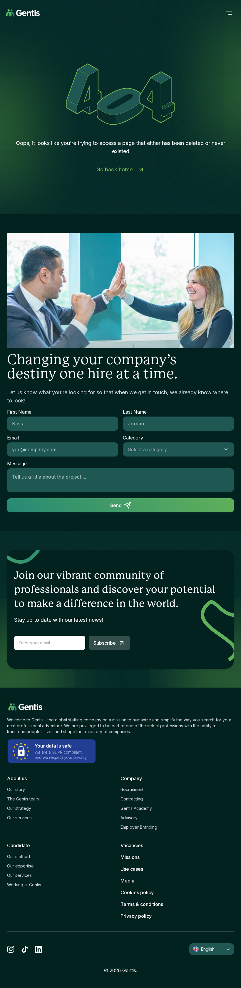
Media (127, 881)
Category (133, 438)
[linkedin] (38, 949)
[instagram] (10, 949)
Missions (130, 857)
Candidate (18, 845)
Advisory (129, 817)
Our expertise (20, 865)
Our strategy (19, 808)
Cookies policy (137, 892)
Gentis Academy (136, 808)
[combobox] (172, 449)
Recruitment (131, 789)
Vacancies (131, 845)
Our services (19, 817)
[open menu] (229, 13)
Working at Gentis (24, 884)
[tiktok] (24, 949)
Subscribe (104, 643)
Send (116, 505)
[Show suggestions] (228, 449)
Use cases (131, 869)
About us (17, 778)
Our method (18, 856)
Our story (16, 789)
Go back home (114, 169)
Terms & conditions (141, 904)
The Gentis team (23, 798)
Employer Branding (138, 827)
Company (131, 778)
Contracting (131, 798)
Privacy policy (136, 916)
